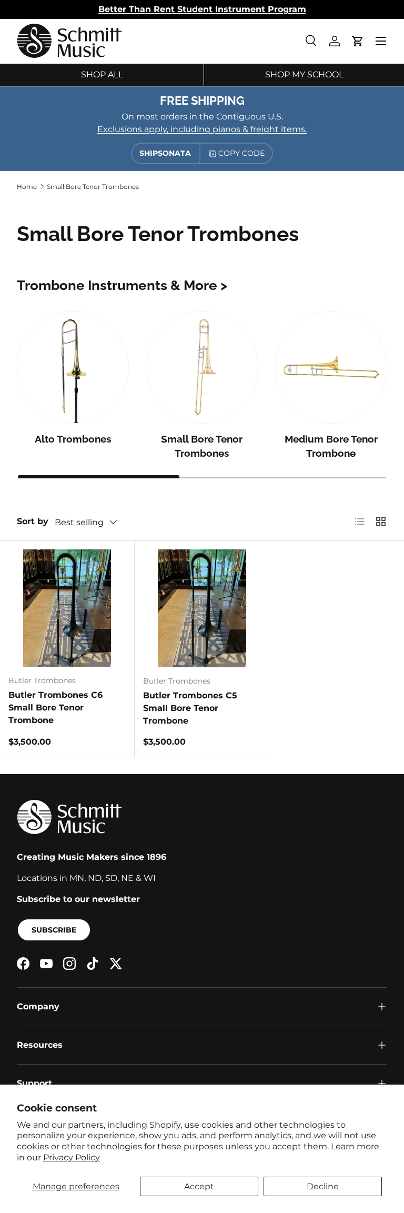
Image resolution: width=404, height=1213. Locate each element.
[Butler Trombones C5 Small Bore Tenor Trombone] (202, 608)
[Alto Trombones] (72, 367)
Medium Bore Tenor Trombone (331, 446)
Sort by (32, 521)
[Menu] (380, 41)
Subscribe (54, 930)
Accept (199, 1186)
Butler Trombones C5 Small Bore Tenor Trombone (190, 708)
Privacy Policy (71, 1157)
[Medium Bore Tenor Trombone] (331, 367)
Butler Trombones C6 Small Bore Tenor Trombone (55, 707)
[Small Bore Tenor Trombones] (201, 367)
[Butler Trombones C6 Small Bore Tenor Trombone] (67, 608)
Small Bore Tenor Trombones (93, 187)
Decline (323, 1186)
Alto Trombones (73, 439)
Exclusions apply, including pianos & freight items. (202, 129)
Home (27, 187)
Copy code (241, 153)
